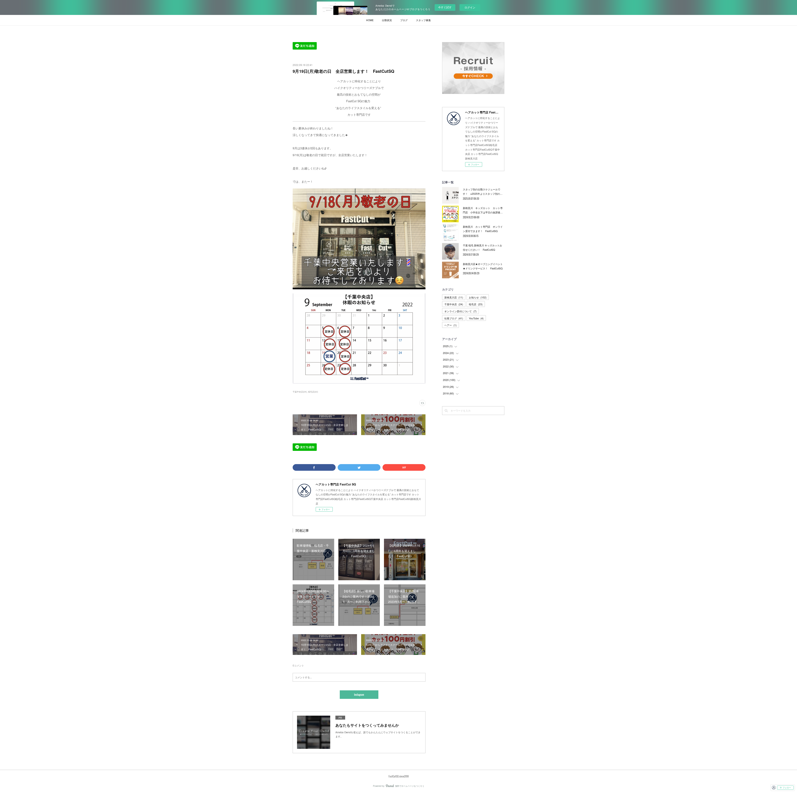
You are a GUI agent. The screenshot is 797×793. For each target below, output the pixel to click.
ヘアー (450, 325)
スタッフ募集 (423, 20)
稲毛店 (476, 304)
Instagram (359, 694)
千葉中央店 (453, 304)
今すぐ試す (445, 7)
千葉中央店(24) (300, 391)
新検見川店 (453, 297)
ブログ (404, 20)
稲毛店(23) (313, 391)
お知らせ (478, 297)
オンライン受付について (460, 311)
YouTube (476, 318)
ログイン (470, 7)
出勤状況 (387, 20)
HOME (370, 20)
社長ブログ (453, 318)
